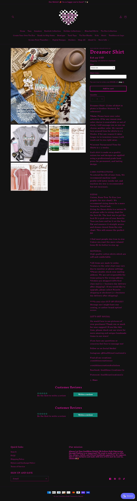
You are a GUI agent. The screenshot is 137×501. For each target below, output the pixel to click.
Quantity (93, 95)
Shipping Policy (17, 459)
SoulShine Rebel (64, 496)
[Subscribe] (46, 478)
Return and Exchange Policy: (23, 463)
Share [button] (94, 380)
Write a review (85, 394)
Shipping (93, 60)
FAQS (13, 455)
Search (14, 452)
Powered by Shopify (76, 496)
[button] (13, 17)
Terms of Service (18, 466)
